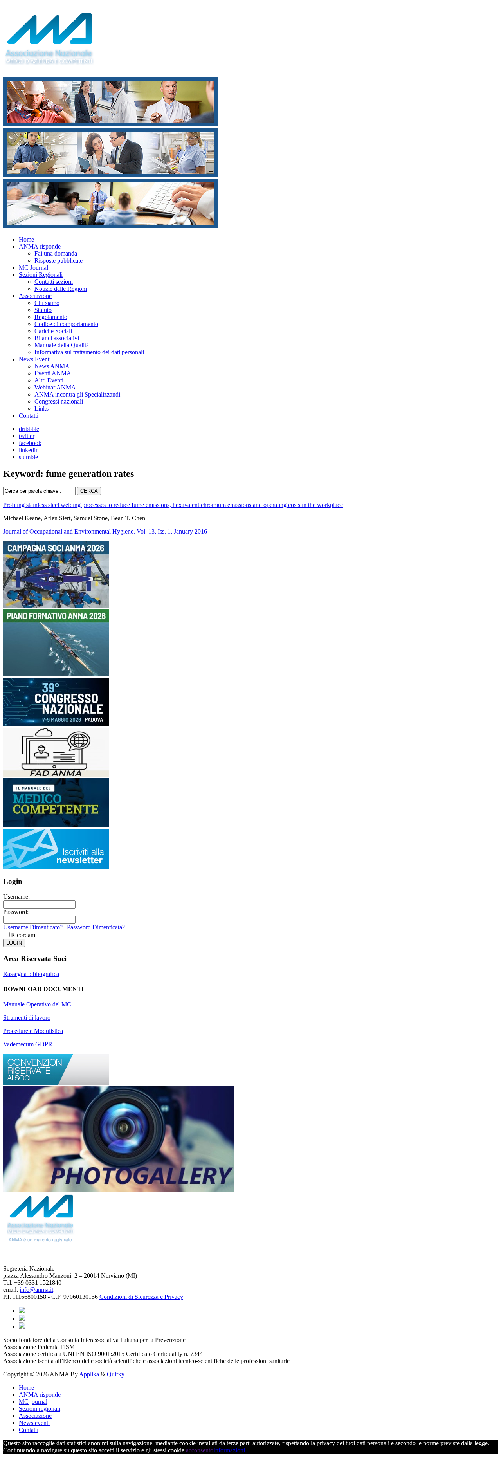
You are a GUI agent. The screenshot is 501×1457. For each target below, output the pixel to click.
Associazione (35, 295)
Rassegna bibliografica (31, 973)
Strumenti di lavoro (26, 1017)
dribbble (29, 429)
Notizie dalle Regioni (60, 288)
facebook (30, 443)
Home (26, 239)
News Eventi (35, 359)
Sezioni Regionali (41, 274)
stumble (28, 457)
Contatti (28, 415)
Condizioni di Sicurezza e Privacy (141, 1296)
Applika (89, 1374)
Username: (16, 896)
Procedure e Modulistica (33, 1031)
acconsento (199, 1450)
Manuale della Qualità (61, 345)
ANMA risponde (40, 246)
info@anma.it (36, 1289)
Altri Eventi (48, 380)
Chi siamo (46, 302)
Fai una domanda (55, 253)
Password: (16, 912)
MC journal (33, 1401)
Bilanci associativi (56, 338)
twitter (26, 436)
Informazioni (229, 1450)
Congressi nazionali (58, 401)
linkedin (29, 450)
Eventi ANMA (52, 373)
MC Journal (33, 267)
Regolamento (50, 317)
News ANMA (52, 366)
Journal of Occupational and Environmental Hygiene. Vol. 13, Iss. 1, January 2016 (105, 531)
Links (41, 408)
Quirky (115, 1374)
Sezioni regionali (39, 1408)
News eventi (34, 1422)
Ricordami (24, 935)
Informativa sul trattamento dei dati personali (89, 352)
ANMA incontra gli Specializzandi (77, 394)
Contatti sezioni (53, 281)
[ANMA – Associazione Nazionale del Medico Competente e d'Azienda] (53, 61)
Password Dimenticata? (96, 927)
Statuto (43, 310)
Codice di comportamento (66, 324)
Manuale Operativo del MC (37, 1004)
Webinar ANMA (55, 387)
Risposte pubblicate (58, 260)
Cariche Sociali (53, 331)
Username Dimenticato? (33, 927)
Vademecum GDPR (27, 1044)
